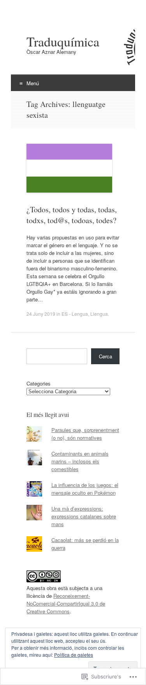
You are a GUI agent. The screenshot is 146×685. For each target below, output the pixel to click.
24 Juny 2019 (40, 313)
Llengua (99, 313)
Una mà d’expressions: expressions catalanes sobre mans (83, 516)
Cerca (105, 356)
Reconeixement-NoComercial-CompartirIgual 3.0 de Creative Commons (65, 603)
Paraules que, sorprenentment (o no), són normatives (85, 433)
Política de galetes (73, 654)
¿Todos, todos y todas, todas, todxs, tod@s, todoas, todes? (71, 214)
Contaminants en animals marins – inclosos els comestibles (80, 461)
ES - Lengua (75, 313)
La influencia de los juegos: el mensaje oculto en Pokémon (84, 488)
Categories (38, 383)
